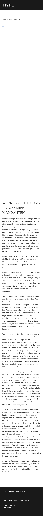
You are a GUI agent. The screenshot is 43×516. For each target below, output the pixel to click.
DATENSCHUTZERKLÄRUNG (16, 500)
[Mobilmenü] (40, 5)
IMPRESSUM (9, 505)
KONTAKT (8, 508)
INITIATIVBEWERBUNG (14, 491)
